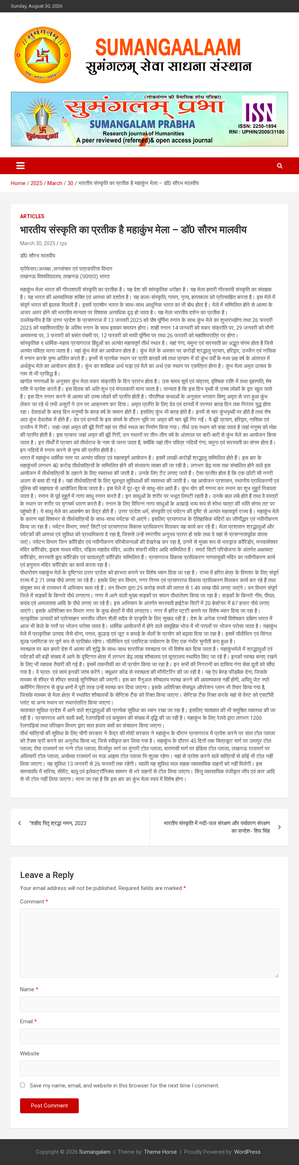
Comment (34, 901)
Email (28, 1021)
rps (63, 243)
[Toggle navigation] (20, 165)
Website (29, 1053)
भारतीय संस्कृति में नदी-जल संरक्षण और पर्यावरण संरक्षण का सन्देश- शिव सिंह (217, 827)
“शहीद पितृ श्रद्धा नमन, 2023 (57, 823)
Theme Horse (160, 1152)
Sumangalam (94, 1152)
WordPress (247, 1152)
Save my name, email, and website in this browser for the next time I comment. (124, 1085)
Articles (32, 216)
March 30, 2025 (37, 243)
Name (29, 989)
